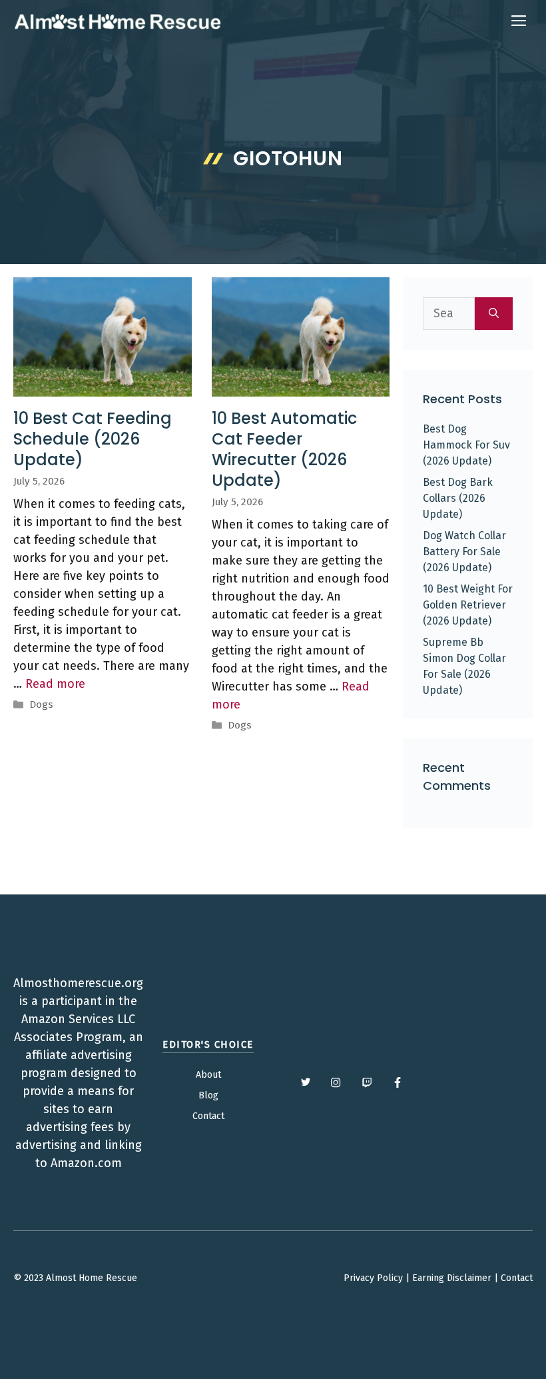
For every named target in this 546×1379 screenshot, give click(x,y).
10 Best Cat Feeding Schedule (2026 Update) (92, 439)
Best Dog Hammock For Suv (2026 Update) (466, 445)
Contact (208, 1116)
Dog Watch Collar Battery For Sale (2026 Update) (464, 551)
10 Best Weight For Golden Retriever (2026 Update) (468, 605)
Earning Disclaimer (451, 1278)
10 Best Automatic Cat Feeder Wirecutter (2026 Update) (284, 449)
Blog (208, 1095)
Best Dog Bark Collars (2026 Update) (458, 498)
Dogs (41, 704)
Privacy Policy (373, 1278)
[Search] (494, 313)
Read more (55, 684)
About (208, 1074)
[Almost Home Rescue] (117, 21)
